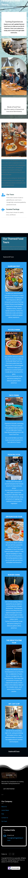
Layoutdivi (17, 858)
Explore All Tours (8, 257)
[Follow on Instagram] (13, 854)
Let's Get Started (8, 789)
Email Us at (10, 835)
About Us (4, 806)
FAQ (2, 814)
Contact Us (4, 817)
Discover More (9, 222)
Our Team (4, 821)
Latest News (5, 810)
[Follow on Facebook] (9, 854)
